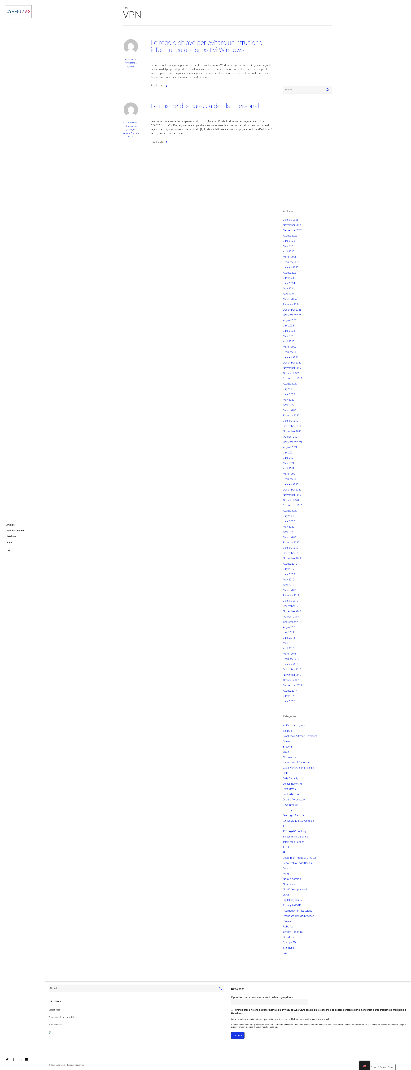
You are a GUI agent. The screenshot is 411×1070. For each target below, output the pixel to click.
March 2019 (290, 590)
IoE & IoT (288, 847)
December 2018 (292, 606)
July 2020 (288, 516)
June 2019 (289, 574)
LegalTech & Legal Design (297, 863)
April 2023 (288, 341)
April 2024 (288, 293)
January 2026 (290, 219)
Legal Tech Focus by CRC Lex (299, 857)
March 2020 (290, 537)
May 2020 (288, 526)
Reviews (288, 921)
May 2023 (288, 336)
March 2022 (290, 410)
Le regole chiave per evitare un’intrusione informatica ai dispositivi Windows (206, 46)
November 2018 (292, 611)
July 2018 (288, 632)
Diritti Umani (289, 789)
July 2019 (288, 569)
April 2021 (288, 468)
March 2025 (290, 256)
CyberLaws (129, 59)
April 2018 (288, 648)
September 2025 (292, 230)
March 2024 (290, 299)
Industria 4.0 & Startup (295, 836)
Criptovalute (290, 757)
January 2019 (290, 600)
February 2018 (291, 658)
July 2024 (288, 277)
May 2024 (288, 288)
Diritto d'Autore (291, 794)
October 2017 (291, 680)
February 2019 (291, 595)
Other (286, 894)
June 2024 (289, 283)
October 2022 (291, 373)
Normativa (289, 884)
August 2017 (290, 690)
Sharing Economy (293, 931)
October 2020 (291, 500)
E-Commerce (290, 804)
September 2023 (292, 315)
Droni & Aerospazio (294, 799)
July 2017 (288, 696)
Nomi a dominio (292, 878)
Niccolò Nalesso (129, 123)
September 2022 (292, 378)
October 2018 (291, 616)
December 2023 (292, 309)
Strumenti (288, 947)
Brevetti (287, 746)
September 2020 (292, 505)
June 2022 (289, 394)
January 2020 (290, 547)
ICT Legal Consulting (294, 831)
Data (285, 773)
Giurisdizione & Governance (298, 820)
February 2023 (291, 352)
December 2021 (292, 426)
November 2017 (292, 674)
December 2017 (292, 669)
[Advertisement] (292, 57)
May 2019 (288, 579)
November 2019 (292, 558)
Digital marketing (292, 783)
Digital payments (292, 900)
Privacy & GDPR (292, 905)
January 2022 (290, 420)
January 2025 (290, 267)
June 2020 (289, 521)
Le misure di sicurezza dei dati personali (205, 106)
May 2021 (288, 463)
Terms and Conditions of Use (62, 1017)
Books (286, 741)
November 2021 (292, 431)
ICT (285, 826)
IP (284, 852)
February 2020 (291, 542)
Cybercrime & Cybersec (296, 762)
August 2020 (290, 510)
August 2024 (290, 272)
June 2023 (289, 330)
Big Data (288, 730)
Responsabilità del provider (298, 916)
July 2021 (288, 452)
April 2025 (288, 251)
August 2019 (290, 563)
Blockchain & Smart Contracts (300, 736)
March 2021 (290, 473)
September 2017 (292, 685)
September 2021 (292, 442)
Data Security (290, 778)
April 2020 (288, 531)
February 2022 (291, 415)
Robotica (288, 926)
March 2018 (290, 653)
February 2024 (291, 304)
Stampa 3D (289, 942)
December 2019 (292, 553)
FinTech (287, 810)
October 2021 (291, 436)
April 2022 (288, 404)
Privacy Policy (55, 1024)
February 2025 (291, 262)
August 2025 (290, 235)
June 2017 (289, 701)
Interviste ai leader (293, 841)
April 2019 (288, 584)
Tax (285, 953)
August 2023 (290, 320)
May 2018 (288, 643)
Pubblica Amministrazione (297, 910)
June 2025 (289, 240)
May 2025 (288, 246)
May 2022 (288, 399)
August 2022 (290, 383)
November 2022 (292, 367)
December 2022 (292, 362)
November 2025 (292, 225)
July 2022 (288, 389)
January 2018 (290, 664)
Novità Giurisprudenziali (296, 889)
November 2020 (292, 494)
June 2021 (289, 457)
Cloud (286, 751)
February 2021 (291, 479)
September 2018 (292, 621)
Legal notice (54, 1010)
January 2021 (290, 484)
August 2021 (290, 447)
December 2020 (292, 489)
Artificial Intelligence (294, 725)
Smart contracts (292, 937)
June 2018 (289, 637)
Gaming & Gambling (294, 815)
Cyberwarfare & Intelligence (298, 767)
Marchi (287, 868)
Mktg (286, 873)
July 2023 (288, 325)
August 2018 (290, 627)
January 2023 (290, 357)
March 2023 (290, 346)
